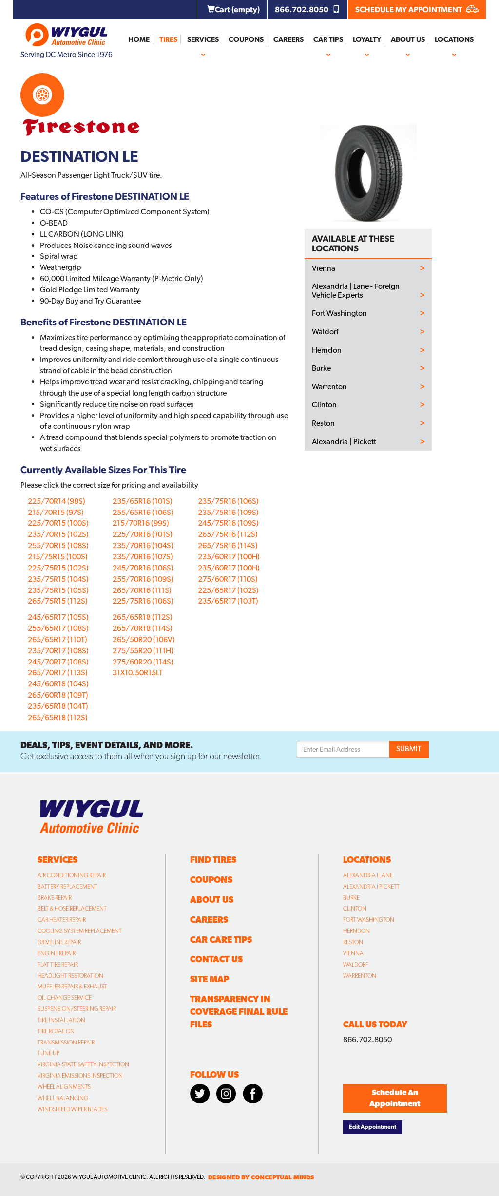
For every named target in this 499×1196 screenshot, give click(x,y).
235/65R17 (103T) (228, 601)
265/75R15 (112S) (58, 601)
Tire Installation (61, 1020)
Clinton (324, 404)
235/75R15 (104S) (58, 579)
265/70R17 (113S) (58, 672)
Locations (454, 39)
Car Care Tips (221, 939)
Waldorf (325, 331)
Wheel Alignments (64, 1086)
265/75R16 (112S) (228, 534)
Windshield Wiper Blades (72, 1109)
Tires (168, 39)
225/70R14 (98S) (56, 501)
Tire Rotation (56, 1031)
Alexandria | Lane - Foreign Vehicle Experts (356, 290)
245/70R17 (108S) (58, 661)
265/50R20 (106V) (144, 639)
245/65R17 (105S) (58, 617)
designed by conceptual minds (261, 1177)
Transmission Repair (66, 1042)
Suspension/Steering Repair (77, 1009)
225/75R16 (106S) (143, 601)
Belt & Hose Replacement (72, 908)
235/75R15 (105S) (58, 590)
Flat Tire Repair (58, 964)
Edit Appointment (372, 1126)
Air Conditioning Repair (72, 875)
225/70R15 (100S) (58, 523)
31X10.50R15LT (138, 672)
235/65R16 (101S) (143, 501)
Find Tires (213, 859)
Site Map (209, 979)
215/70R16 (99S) (141, 523)
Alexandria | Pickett (344, 441)
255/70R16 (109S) (143, 579)
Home (139, 39)
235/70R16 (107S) (143, 556)
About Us (408, 39)
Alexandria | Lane (368, 875)
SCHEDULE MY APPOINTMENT (409, 9)
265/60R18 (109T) (58, 695)
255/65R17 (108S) (58, 628)
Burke (321, 368)
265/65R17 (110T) (57, 639)
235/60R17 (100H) (229, 556)
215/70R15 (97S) (56, 512)
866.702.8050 (302, 9)
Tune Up (48, 1053)
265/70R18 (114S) (143, 628)
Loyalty (367, 39)
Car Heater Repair (62, 919)
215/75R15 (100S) (58, 556)
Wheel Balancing (63, 1098)
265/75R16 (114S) (228, 545)
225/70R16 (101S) (143, 534)
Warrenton (329, 386)
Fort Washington (339, 313)
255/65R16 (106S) (143, 512)
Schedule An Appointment (394, 1098)
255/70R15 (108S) (58, 545)
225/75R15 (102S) (58, 567)
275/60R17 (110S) (228, 579)
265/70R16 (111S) (142, 590)
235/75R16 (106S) (228, 501)
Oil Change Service (65, 997)
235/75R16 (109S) (228, 512)
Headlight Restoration (70, 975)
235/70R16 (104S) (143, 545)
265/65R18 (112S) (58, 717)
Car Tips (328, 39)
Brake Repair (55, 897)
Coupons (246, 39)
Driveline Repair (59, 942)
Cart (237, 9)
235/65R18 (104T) (58, 706)
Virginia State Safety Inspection (83, 1064)
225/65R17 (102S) (228, 590)
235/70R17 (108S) (58, 650)
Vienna (323, 268)
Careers (288, 39)
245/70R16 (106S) (143, 567)
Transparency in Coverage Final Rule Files (239, 1011)
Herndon (327, 350)
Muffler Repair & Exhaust (72, 986)
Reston (323, 423)
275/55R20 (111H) (143, 650)
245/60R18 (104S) (58, 683)
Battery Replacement (67, 886)
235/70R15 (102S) (58, 534)
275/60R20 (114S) (143, 661)
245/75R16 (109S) (228, 523)
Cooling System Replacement (80, 931)
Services (203, 39)
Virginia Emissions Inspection (80, 1075)
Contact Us (216, 959)
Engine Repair (57, 953)
